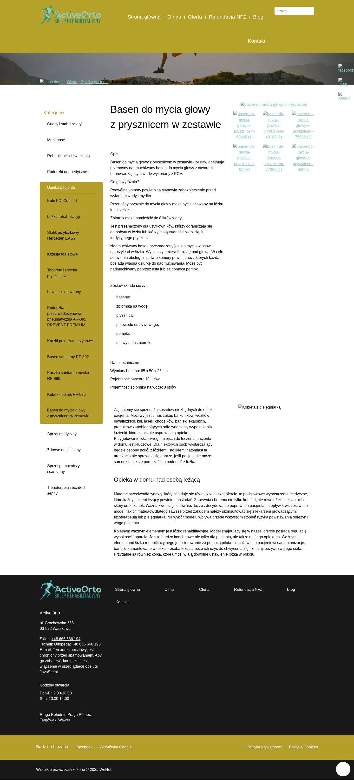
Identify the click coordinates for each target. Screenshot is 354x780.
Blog (258, 17)
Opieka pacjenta (61, 187)
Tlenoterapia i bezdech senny (66, 490)
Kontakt (256, 41)
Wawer (64, 720)
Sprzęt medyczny (62, 434)
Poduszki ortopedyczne (67, 172)
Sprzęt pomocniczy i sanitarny (63, 469)
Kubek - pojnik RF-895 (66, 394)
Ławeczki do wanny (64, 292)
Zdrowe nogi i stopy (64, 450)
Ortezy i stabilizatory (64, 124)
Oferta (195, 17)
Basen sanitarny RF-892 (68, 357)
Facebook (83, 747)
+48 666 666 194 (66, 639)
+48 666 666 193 (86, 644)
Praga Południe (53, 715)
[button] (207, 17)
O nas (174, 17)
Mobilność (56, 140)
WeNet (105, 769)
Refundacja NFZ (227, 17)
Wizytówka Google (116, 747)
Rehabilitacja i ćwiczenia (68, 156)
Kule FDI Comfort (62, 201)
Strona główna (144, 17)
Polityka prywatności (264, 747)
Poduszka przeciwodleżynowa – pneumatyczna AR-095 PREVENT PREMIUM (66, 316)
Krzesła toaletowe (62, 254)
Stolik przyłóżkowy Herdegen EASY (63, 235)
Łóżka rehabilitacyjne (65, 217)
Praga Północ (79, 715)
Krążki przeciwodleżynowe (70, 341)
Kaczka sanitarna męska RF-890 (68, 376)
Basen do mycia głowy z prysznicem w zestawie (68, 413)
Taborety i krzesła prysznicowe (62, 273)
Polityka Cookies (303, 747)
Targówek (48, 720)
